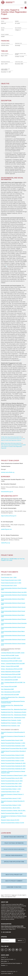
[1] (1, 437)
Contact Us (3, 957)
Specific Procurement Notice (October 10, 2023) (12, 760)
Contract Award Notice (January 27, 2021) (11, 798)
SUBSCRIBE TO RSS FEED (14, 887)
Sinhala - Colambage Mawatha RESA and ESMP (13, 663)
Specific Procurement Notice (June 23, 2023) (12, 778)
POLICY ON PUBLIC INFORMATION (14, 843)
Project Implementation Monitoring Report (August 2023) (13, 604)
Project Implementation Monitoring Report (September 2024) (14, 596)
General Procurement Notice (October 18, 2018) (12, 822)
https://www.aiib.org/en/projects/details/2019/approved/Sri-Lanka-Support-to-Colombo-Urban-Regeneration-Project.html (13, 446)
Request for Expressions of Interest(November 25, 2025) (13, 733)
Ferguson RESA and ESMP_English (10, 655)
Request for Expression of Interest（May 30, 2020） (13, 810)
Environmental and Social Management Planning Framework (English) (13, 702)
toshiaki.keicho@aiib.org (7, 472)
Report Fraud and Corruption (7, 959)
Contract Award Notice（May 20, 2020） (11, 807)
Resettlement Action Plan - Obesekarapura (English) (13, 712)
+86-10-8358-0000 (7, 932)
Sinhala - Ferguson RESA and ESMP (10, 666)
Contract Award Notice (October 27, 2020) (11, 805)
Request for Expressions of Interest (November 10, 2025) (13, 737)
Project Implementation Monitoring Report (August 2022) (13, 612)
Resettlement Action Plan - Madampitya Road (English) (12, 706)
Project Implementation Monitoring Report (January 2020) (13, 640)
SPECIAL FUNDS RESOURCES (14, 855)
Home (2, 895)
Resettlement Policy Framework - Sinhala (11, 723)
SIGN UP (20, 940)
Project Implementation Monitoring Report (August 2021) (13, 628)
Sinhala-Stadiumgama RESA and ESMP (11, 674)
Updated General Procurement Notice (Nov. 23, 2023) (14, 748)
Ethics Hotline (4, 961)
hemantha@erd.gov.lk (7, 491)
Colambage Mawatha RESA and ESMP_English (12, 652)
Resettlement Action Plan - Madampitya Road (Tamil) (13, 709)
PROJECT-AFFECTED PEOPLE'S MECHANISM (14, 849)
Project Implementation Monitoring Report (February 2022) (13, 620)
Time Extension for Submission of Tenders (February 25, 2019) (13, 816)
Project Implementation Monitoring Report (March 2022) (13, 616)
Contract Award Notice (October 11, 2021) (11, 789)
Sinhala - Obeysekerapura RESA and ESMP (11, 669)
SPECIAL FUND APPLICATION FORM (14, 861)
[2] (1, 443)
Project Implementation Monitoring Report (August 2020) (13, 636)
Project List (14, 895)
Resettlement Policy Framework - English (11, 720)
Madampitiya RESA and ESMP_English (10, 658)
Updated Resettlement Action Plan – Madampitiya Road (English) (13, 698)
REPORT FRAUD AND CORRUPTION (14, 836)
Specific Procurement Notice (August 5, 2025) (12, 740)
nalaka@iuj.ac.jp (5, 542)
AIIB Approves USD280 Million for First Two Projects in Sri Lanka (13, 559)
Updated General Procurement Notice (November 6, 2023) (13, 752)
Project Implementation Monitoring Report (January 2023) (13, 608)
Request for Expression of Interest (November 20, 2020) (13, 802)
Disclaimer (3, 965)
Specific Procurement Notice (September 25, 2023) (13, 763)
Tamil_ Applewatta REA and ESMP (9, 679)
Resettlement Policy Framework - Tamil (10, 725)
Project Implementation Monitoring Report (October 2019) (13, 644)
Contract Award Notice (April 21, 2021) (10, 791)
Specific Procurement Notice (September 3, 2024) (13, 745)
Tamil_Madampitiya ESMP (7, 689)
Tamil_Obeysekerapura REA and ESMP (10, 692)
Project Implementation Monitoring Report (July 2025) (14, 592)
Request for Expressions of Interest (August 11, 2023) (14, 775)
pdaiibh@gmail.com (6, 529)
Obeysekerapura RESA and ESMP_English (11, 660)
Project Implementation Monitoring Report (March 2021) (13, 632)
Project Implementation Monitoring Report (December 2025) (14, 589)
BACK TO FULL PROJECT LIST (14, 874)
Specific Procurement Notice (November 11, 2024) (13, 743)
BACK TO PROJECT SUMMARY (14, 881)
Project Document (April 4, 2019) (9, 585)
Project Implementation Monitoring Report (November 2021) (14, 624)
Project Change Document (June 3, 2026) (11, 580)
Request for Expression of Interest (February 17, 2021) (12, 795)
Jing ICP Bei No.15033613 (6, 973)
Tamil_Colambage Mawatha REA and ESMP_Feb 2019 (13, 683)
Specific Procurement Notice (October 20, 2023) (12, 755)
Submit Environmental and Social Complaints (10, 963)
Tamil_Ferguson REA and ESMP (9, 686)
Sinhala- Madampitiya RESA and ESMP (10, 671)
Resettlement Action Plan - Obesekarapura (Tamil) (13, 717)
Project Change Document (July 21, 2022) (11, 582)
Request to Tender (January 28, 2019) (10, 820)
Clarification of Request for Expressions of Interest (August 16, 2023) (13, 772)
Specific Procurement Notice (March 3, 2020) (12, 813)
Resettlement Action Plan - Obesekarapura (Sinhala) (13, 714)
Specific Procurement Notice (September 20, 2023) (13, 768)
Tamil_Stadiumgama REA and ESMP (10, 694)
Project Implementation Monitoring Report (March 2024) (13, 600)
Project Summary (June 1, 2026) (9, 577)
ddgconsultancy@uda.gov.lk (8, 515)
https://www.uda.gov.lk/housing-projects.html (11, 437)
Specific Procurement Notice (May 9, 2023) (11, 783)
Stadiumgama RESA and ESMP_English (11, 677)
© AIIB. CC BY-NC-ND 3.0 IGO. (8, 971)
